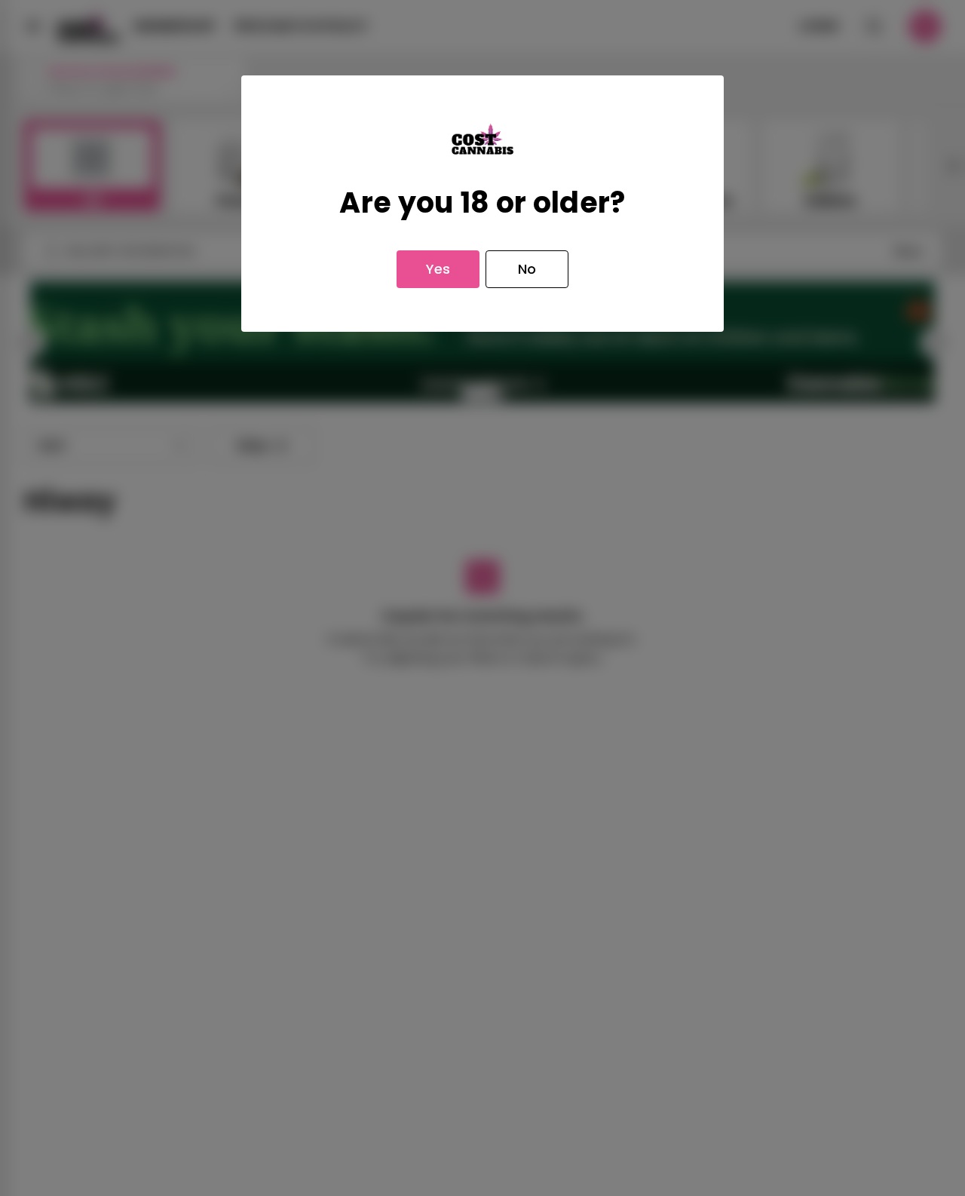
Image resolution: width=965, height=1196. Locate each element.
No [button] (527, 268)
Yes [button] (438, 268)
